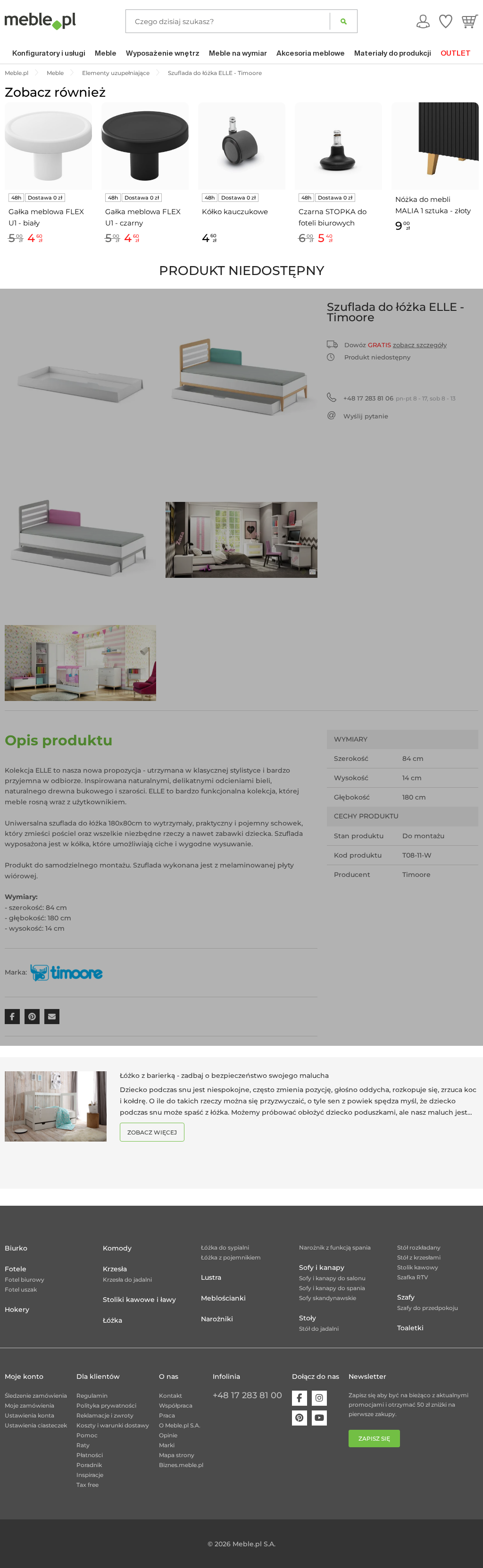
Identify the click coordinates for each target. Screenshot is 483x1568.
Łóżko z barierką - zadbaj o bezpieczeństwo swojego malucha (224, 1075)
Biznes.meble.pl (181, 1464)
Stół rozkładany (419, 1247)
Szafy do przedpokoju (427, 1307)
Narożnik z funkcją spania (335, 1247)
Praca (167, 1415)
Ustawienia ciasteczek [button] (36, 1425)
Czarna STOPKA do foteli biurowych (332, 217)
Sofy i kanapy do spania (332, 1288)
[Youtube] (319, 1418)
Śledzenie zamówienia (36, 1395)
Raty (83, 1445)
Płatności (89, 1455)
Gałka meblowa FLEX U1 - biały (46, 217)
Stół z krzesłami (419, 1257)
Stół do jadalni (319, 1328)
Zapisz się (374, 1438)
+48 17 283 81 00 (247, 1395)
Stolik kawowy (417, 1267)
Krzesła (115, 1269)
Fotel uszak (21, 1289)
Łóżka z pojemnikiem (231, 1257)
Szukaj (343, 21)
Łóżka (112, 1320)
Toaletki (410, 1328)
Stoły (307, 1318)
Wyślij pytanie (365, 416)
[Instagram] (319, 1398)
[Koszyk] (470, 21)
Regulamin (92, 1395)
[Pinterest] (299, 1418)
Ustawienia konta (29, 1415)
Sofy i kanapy (321, 1267)
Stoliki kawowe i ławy (139, 1299)
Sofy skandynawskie (327, 1297)
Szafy (406, 1297)
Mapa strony (176, 1455)
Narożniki (217, 1319)
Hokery (17, 1309)
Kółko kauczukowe (235, 211)
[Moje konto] (423, 21)
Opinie (168, 1435)
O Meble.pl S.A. (179, 1425)
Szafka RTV (412, 1277)
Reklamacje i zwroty (104, 1415)
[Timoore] (66, 972)
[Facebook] (299, 1398)
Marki (167, 1445)
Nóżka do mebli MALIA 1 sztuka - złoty (433, 205)
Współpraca (175, 1405)
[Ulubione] (445, 21)
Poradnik (89, 1464)
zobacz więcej (152, 1132)
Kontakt (170, 1395)
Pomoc (87, 1435)
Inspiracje (89, 1474)
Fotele (15, 1269)
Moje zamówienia (29, 1405)
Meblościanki (223, 1298)
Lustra (211, 1277)
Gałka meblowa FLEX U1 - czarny (143, 217)
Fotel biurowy (24, 1279)
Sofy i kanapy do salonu (332, 1278)
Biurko (16, 1248)
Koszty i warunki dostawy (112, 1425)
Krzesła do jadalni (127, 1279)
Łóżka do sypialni (225, 1247)
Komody (117, 1248)
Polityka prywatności (106, 1405)
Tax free (87, 1484)
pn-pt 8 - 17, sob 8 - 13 (399, 398)
